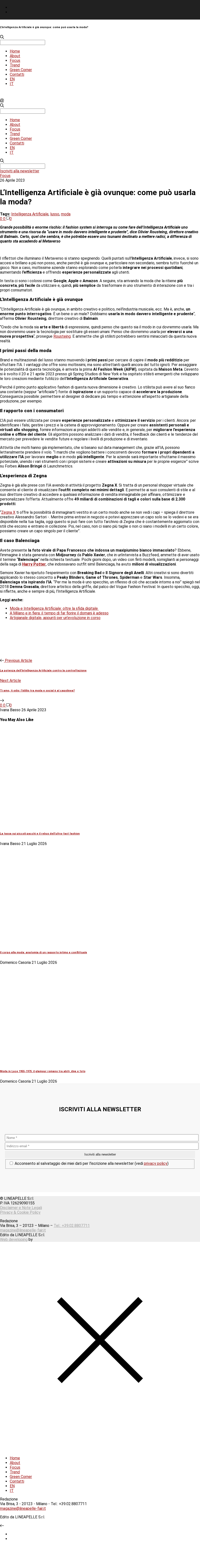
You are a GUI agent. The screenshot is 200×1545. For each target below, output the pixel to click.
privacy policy (155, 1163)
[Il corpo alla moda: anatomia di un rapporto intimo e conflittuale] (83, 942)
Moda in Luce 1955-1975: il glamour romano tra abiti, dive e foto (42, 1071)
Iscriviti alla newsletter (19, 171)
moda (65, 214)
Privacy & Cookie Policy (20, 1212)
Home (15, 51)
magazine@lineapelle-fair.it (23, 1230)
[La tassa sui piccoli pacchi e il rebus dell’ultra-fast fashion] (83, 823)
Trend (15, 65)
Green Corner (21, 69)
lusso (54, 214)
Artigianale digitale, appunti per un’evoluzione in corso (55, 617)
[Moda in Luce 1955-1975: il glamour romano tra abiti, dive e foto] (83, 1061)
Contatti (17, 74)
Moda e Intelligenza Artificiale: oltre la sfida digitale (54, 608)
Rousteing (62, 336)
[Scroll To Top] (2, 1525)
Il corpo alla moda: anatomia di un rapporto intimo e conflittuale (43, 952)
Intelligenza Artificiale (30, 214)
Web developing (14, 1239)
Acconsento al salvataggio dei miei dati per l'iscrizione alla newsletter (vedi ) (91, 1163)
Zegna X (8, 512)
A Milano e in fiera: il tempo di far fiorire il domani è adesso (59, 613)
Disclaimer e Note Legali (21, 1207)
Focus (15, 60)
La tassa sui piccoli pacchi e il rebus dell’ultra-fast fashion (40, 833)
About (15, 56)
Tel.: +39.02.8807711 (72, 1225)
